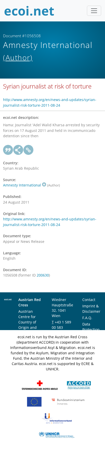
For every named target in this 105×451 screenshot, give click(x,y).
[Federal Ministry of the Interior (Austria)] (68, 401)
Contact (88, 299)
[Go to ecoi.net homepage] (29, 11)
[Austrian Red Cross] (39, 384)
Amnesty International (22, 185)
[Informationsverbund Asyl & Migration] (57, 418)
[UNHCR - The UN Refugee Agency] (56, 434)
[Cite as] (8, 150)
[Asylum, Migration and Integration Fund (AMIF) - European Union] (34, 401)
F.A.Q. (87, 317)
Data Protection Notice (91, 329)
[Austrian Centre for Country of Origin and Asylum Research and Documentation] (79, 384)
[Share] (18, 150)
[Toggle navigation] (94, 11)
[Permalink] (28, 150)
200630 (43, 275)
